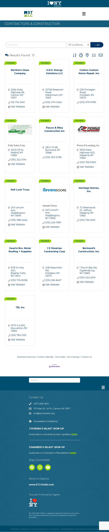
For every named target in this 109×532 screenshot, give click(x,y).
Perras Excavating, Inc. (88, 145)
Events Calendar (45, 357)
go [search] (98, 44)
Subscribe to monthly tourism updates (53, 434)
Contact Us (86, 357)
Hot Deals (60, 357)
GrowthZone (92, 529)
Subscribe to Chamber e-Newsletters (52, 453)
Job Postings (73, 357)
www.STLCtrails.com (41, 484)
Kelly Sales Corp (16, 145)
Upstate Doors (49, 205)
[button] (6, 55)
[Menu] (84, 14)
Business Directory (26, 357)
